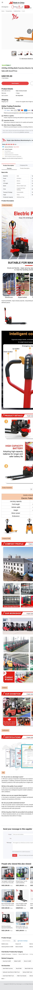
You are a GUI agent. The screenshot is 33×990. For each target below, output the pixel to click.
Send (15, 855)
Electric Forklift (27, 961)
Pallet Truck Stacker (21, 975)
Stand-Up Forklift (7, 961)
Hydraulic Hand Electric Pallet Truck (11, 972)
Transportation (9, 11)
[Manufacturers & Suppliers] (16, 2)
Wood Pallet (19, 968)
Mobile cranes (5, 944)
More (3, 978)
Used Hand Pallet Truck (8, 975)
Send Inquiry (15, 83)
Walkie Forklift (17, 961)
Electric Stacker (19, 946)
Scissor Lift (18, 944)
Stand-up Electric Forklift (7, 946)
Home (3, 11)
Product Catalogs (23, 940)
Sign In (4, 158)
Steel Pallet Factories (8, 968)
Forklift (23, 11)
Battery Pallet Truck (27, 972)
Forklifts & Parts (17, 11)
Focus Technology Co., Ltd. (19, 984)
